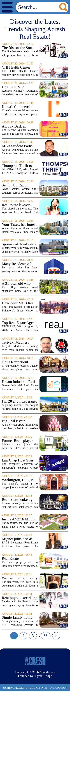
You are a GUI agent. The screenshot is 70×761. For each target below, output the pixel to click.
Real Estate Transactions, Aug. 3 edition (17, 558)
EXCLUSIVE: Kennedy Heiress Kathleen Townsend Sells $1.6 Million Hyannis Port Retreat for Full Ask (18, 87)
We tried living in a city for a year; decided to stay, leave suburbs (20, 578)
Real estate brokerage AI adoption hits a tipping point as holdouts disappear (18, 499)
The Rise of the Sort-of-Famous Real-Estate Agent (19, 48)
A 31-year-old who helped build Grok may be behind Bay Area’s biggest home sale (19, 283)
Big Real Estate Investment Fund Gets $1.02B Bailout (18, 421)
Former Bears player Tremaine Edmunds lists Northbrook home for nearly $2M (19, 441)
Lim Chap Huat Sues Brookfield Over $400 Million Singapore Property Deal (19, 460)
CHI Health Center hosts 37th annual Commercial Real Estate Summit (16, 67)
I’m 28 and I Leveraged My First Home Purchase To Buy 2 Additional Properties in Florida (20, 401)
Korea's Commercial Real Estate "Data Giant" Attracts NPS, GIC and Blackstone (17, 107)
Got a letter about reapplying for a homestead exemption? (19, 362)
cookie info (38, 687)
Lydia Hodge (43, 676)
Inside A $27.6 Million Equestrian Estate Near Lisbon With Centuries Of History (19, 519)
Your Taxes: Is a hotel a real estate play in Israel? (19, 224)
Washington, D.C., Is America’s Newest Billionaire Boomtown (19, 480)
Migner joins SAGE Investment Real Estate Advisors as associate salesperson (19, 539)
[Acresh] (35, 661)
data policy (58, 687)
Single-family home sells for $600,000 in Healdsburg (17, 617)
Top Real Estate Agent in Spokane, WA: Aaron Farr (19, 323)
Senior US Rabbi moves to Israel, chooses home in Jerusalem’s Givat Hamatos (15, 185)
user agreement (15, 687)
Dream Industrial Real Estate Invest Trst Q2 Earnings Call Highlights (18, 382)
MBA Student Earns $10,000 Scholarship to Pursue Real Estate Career (20, 146)
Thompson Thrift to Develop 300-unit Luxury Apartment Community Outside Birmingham (17, 166)
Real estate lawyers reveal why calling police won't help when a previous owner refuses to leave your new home (19, 205)
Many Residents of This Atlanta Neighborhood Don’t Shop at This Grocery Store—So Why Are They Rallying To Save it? (19, 264)
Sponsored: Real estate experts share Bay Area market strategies (19, 244)
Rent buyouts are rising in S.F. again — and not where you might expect (20, 598)
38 (46, 635)
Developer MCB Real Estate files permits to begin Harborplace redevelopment (18, 303)
